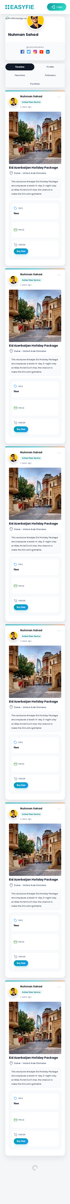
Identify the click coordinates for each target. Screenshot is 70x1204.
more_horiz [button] (59, 97)
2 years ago (26, 107)
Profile (50, 66)
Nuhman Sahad (31, 96)
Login (57, 7)
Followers (50, 75)
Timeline (19, 66)
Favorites (20, 75)
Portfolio (35, 83)
